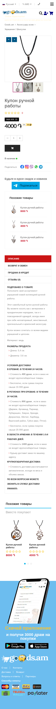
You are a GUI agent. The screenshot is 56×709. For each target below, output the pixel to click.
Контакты (17, 668)
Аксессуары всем (25, 25)
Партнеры (31, 676)
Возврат (20, 672)
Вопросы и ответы (11, 676)
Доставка (6, 672)
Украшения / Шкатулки (15, 29)
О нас (4, 668)
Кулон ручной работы (32, 207)
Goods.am (9, 25)
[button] (8, 39)
